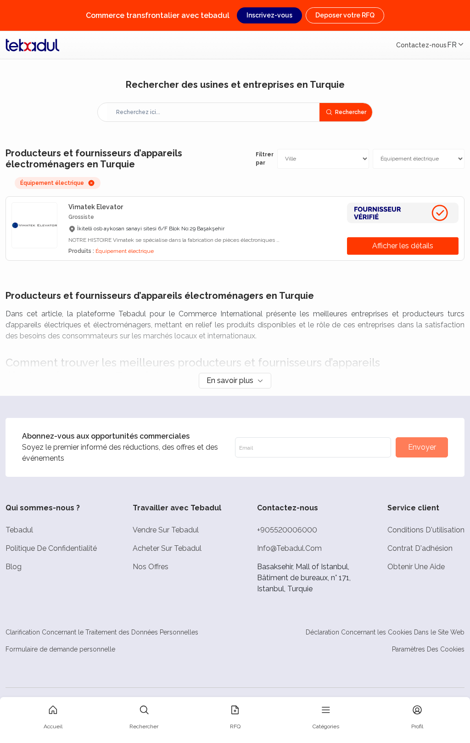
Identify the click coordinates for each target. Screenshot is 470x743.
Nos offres (150, 566)
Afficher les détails (402, 245)
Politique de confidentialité (51, 548)
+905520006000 (287, 530)
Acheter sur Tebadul (167, 548)
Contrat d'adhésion (420, 548)
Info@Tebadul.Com (289, 548)
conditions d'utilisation (425, 530)
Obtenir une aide (416, 566)
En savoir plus (230, 380)
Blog (14, 566)
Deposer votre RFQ (345, 15)
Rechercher (350, 112)
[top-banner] (33, 45)
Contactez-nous (421, 45)
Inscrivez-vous (269, 15)
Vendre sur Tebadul (166, 530)
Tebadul (19, 530)
